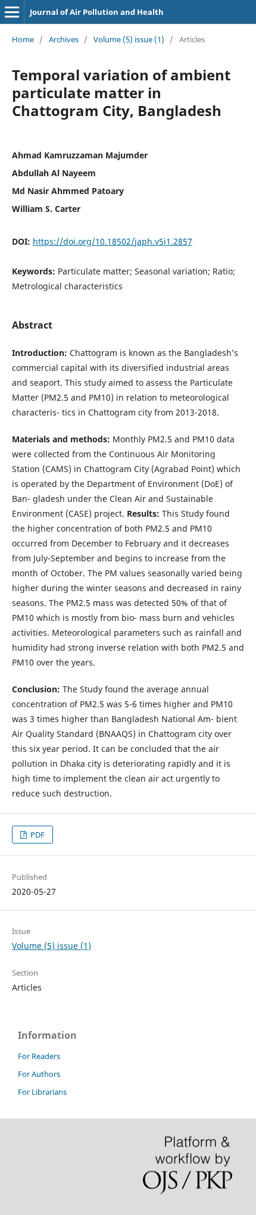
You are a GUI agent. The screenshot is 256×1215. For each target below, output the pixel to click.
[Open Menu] (12, 12)
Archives (64, 39)
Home (23, 39)
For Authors (39, 1074)
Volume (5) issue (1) (128, 39)
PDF (37, 834)
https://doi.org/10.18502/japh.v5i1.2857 (112, 241)
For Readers (39, 1056)
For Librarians (42, 1091)
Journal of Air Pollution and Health (97, 12)
